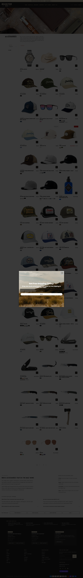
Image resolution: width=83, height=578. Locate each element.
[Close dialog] (62, 273)
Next (41, 294)
